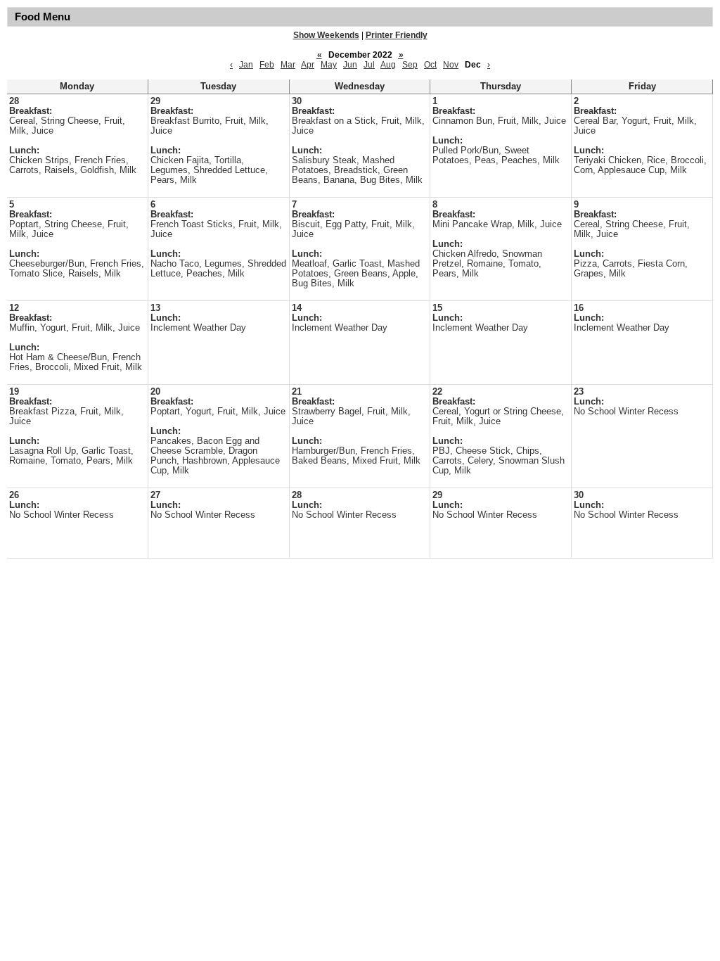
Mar (288, 65)
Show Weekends (326, 35)
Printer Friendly (397, 35)
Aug (388, 65)
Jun (350, 65)
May (329, 65)
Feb (266, 65)
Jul (369, 65)
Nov (450, 65)
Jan (246, 65)
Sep (410, 65)
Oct (430, 65)
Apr (307, 65)
